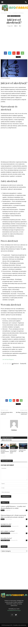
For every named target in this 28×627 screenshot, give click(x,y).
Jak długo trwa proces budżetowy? (21, 413)
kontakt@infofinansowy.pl (14, 610)
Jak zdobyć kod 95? (6, 538)
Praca (9, 15)
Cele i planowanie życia (5, 526)
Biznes (2, 510)
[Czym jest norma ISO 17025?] (23, 446)
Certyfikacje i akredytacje (15, 15)
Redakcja (14, 430)
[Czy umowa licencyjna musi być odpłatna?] (5, 446)
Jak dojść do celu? (6, 524)
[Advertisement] (14, 39)
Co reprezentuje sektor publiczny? (7, 413)
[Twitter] (16, 614)
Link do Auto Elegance (8, 359)
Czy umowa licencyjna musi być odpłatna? (5, 451)
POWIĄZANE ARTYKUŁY (7, 437)
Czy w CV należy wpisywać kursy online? (13, 451)
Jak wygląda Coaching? (8, 531)
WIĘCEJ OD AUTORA (7, 440)
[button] (26, 2)
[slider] (7, 363)
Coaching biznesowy (5, 533)
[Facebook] (12, 614)
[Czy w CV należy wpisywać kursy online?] (14, 446)
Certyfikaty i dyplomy (5, 540)
